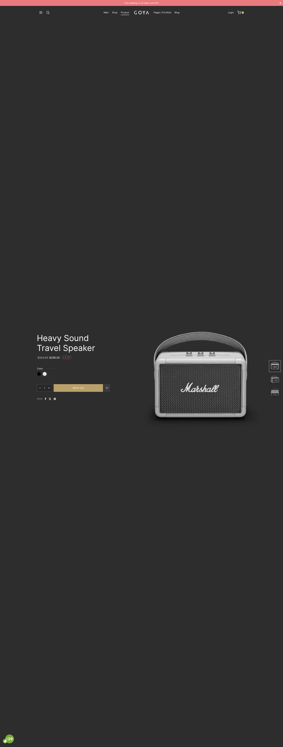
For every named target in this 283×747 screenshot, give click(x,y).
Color (40, 368)
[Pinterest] (54, 398)
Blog (177, 12)
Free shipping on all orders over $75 (142, 3)
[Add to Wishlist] (107, 388)
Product (125, 12)
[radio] (39, 374)
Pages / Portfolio (162, 12)
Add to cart (78, 387)
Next (263, 379)
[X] (49, 398)
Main (106, 12)
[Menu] (41, 12)
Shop (114, 12)
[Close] (280, 3)
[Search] (48, 12)
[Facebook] (45, 398)
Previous (124, 379)
